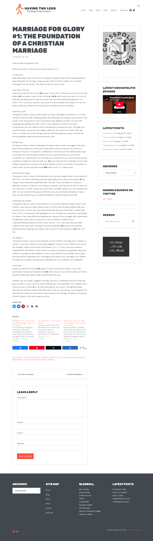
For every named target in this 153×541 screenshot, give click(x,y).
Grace (82, 357)
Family (77, 357)
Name (20, 422)
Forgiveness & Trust (111, 145)
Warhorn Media (85, 514)
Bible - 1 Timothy (24, 357)
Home (48, 490)
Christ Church (85, 495)
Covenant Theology (40, 357)
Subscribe (49, 513)
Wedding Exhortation (37, 360)
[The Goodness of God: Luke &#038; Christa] (51, 330)
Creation (54, 357)
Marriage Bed (18, 360)
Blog (47, 494)
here (55, 69)
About (48, 499)
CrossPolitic (84, 502)
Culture (62, 357)
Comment (22, 398)
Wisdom (51, 360)
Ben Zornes (84, 489)
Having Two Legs (34, 9)
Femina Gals (84, 508)
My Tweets (107, 199)
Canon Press (84, 492)
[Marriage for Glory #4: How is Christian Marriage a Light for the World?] (25, 331)
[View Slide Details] (119, 48)
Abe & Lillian (108, 141)
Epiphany (70, 357)
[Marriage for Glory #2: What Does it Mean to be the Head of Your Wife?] (76, 331)
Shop (48, 503)
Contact (49, 508)
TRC (26, 360)
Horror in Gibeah (110, 137)
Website (20, 443)
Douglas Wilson (85, 505)
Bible (14, 357)
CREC (81, 499)
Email (20, 433)
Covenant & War (109, 133)
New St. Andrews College (90, 511)
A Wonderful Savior (111, 149)
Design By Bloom (134, 530)
